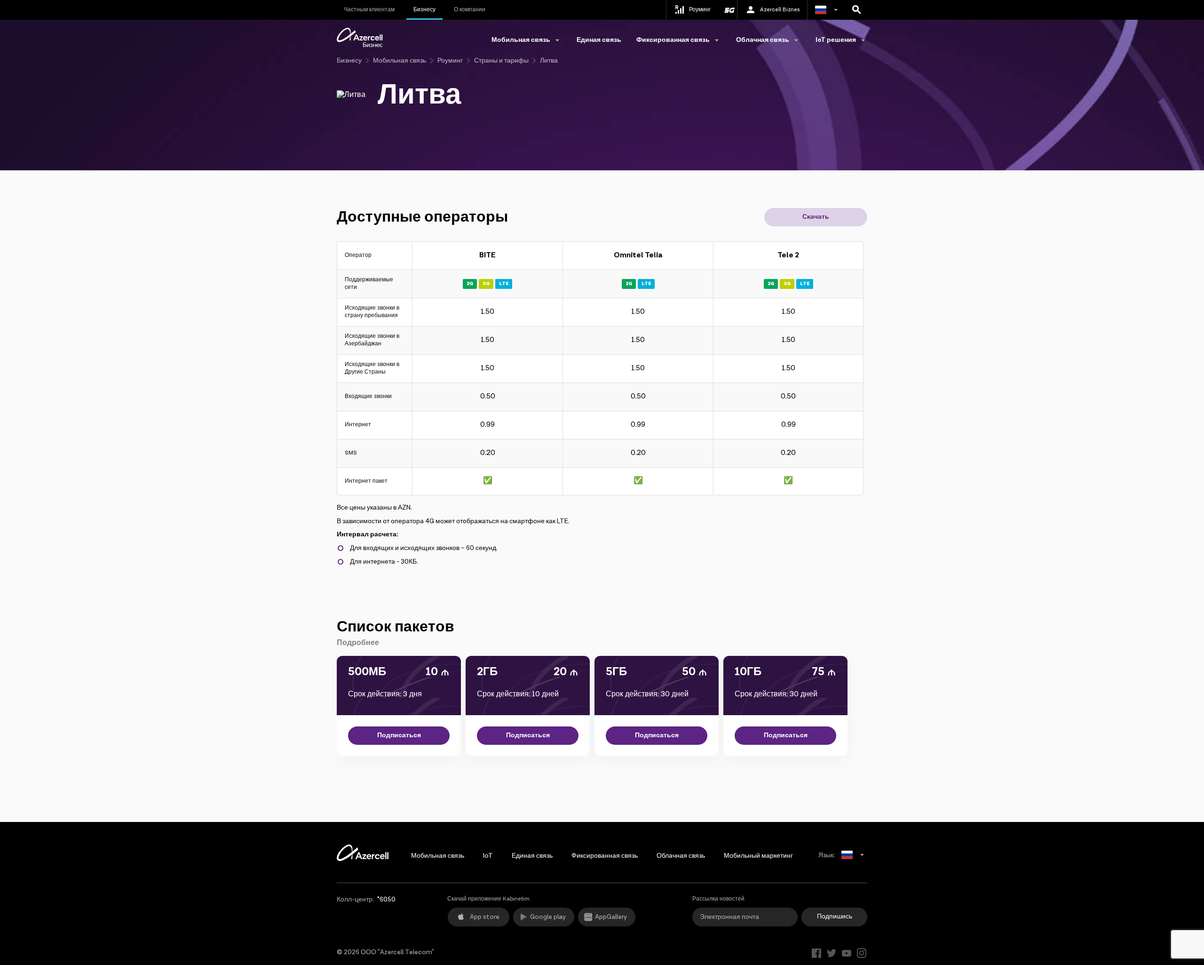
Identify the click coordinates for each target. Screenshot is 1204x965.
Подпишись (834, 916)
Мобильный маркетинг (758, 856)
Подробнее (358, 643)
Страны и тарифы (501, 60)
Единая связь (599, 40)
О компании (469, 9)
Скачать (815, 217)
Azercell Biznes (780, 9)
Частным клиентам (369, 9)
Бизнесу (424, 9)
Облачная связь (681, 856)
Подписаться (399, 735)
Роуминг (450, 60)
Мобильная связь (399, 60)
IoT (488, 856)
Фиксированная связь (604, 856)
